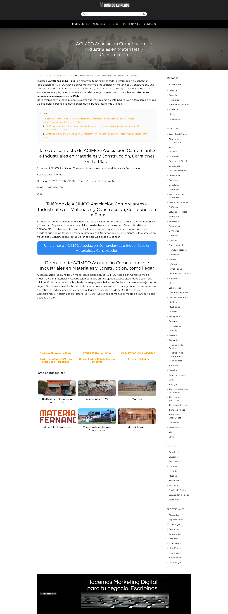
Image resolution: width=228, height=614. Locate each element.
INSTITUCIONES (80, 24)
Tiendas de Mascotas (179, 405)
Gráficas (173, 240)
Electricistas (174, 461)
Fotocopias (174, 226)
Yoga (171, 437)
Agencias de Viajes (178, 134)
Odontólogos (175, 562)
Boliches (173, 151)
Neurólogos (174, 553)
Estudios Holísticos (178, 212)
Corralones (174, 185)
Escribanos (174, 538)
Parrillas (173, 311)
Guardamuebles (177, 245)
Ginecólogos (175, 543)
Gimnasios (174, 231)
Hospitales (174, 100)
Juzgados (173, 109)
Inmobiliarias (175, 269)
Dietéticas (174, 189)
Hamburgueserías (178, 250)
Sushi (171, 379)
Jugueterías (174, 278)
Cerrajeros (174, 452)
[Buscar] (144, 14)
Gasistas (173, 466)
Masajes (173, 476)
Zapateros (174, 499)
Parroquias (174, 119)
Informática (174, 264)
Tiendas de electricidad (174, 399)
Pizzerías (173, 335)
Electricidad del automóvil (176, 196)
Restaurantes (175, 360)
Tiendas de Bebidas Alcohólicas (178, 391)
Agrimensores (176, 519)
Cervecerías (174, 175)
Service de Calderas (178, 490)
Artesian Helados (138, 359)
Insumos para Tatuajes (180, 273)
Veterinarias (174, 427)
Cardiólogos (174, 524)
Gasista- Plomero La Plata (56, 353)
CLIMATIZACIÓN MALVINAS (138, 353)
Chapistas (174, 457)
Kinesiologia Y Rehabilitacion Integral (97, 360)
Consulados (174, 95)
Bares (171, 147)
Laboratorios (175, 288)
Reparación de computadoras (176, 354)
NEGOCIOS (99, 24)
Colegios (173, 90)
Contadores (174, 529)
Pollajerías (174, 340)
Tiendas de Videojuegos (175, 416)
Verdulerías (174, 422)
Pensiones (174, 321)
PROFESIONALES (131, 24)
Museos (172, 114)
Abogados (174, 515)
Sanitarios (174, 365)
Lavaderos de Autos (178, 292)
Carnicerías (174, 166)
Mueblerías (174, 307)
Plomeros (173, 485)
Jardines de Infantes (179, 104)
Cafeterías (174, 156)
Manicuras (174, 302)
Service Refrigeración (179, 495)
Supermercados (176, 375)
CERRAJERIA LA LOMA (97, 353)
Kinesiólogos (175, 548)
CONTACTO (150, 24)
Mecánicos (174, 480)
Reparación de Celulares (176, 346)
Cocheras (173, 180)
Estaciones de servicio (179, 202)
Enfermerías (175, 534)
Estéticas (173, 207)
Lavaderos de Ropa (178, 297)
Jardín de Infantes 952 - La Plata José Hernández (55, 360)
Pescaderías (175, 326)
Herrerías (173, 471)
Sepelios (173, 370)
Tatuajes (173, 384)
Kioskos (172, 283)
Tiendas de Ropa (177, 410)
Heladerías (174, 254)
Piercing (173, 330)
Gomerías (173, 235)
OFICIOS (113, 24)
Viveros (172, 432)
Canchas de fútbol (178, 161)
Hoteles (172, 259)
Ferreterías (174, 221)
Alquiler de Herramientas (175, 140)
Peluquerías (175, 316)
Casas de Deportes (178, 170)
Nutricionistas (175, 557)
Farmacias (174, 216)
